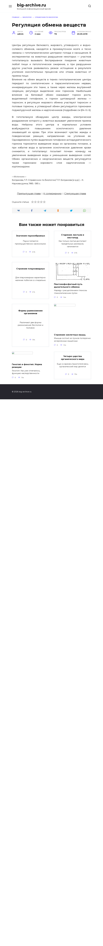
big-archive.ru (31, 5)
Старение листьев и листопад (72, 236)
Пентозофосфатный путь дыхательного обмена (68, 285)
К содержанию (52, 193)
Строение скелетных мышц (70, 334)
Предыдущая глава (29, 193)
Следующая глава (75, 193)
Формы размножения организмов (30, 312)
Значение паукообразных (30, 235)
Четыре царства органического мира (72, 357)
